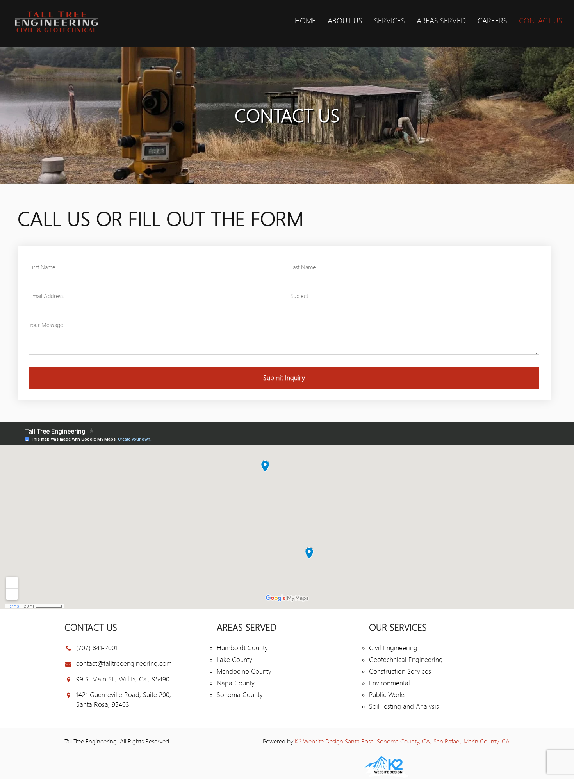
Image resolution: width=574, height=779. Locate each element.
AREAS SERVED (441, 20)
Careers (492, 20)
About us (345, 20)
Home (305, 20)
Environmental (389, 683)
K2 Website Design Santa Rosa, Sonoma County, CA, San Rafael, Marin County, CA (402, 741)
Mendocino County (244, 671)
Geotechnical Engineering (406, 659)
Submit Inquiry (284, 378)
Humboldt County (242, 648)
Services (389, 20)
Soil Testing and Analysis (404, 706)
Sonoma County (240, 695)
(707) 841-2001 (97, 648)
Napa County (236, 683)
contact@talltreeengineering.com (124, 663)
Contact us (540, 20)
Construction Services (400, 671)
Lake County (234, 659)
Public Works (387, 695)
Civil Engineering (393, 648)
